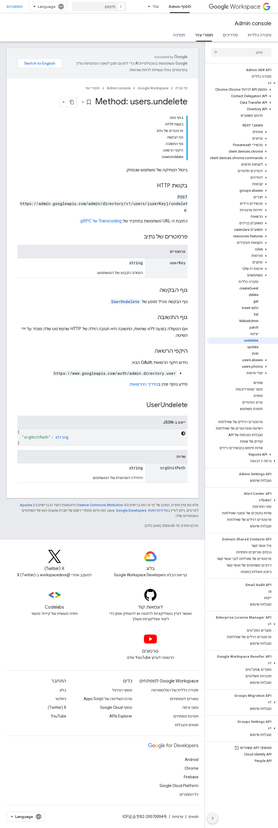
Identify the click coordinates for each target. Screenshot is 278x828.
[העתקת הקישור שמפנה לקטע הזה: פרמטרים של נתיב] (138, 237)
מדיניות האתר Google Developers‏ (142, 510)
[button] (242, 83)
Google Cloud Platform (179, 785)
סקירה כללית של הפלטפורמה (174, 690)
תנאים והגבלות (186, 725)
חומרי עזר (204, 35)
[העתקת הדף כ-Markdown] (72, 102)
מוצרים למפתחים (184, 699)
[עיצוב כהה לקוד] (183, 433)
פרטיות (177, 816)
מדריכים (230, 35)
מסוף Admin (180, 6)
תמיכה (179, 35)
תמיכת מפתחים (185, 716)
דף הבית (181, 88)
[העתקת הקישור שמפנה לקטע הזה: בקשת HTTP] (151, 186)
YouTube (58, 716)
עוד (155, 6)
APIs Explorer (120, 716)
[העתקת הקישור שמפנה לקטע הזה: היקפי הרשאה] (149, 351)
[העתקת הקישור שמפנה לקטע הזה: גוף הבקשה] (154, 290)
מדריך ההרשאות (143, 384)
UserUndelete (125, 301)
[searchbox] (241, 52)
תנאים (193, 816)
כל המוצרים (188, 794)
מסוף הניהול (122, 690)
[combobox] (99, 6)
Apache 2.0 (28, 505)
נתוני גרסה (190, 707)
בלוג (62, 690)
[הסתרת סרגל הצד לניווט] (212, 818)
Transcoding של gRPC (101, 220)
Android (191, 759)
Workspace (245, 6)
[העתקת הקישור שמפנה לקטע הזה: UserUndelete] (140, 405)
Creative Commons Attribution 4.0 (102, 505)
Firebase (191, 777)
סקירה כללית (259, 35)
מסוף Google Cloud (116, 707)
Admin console (253, 23)
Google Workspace (153, 88)
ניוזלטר (60, 699)
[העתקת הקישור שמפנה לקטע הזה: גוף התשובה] (152, 317)
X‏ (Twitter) (57, 707)
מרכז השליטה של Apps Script (108, 699)
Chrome (191, 768)
